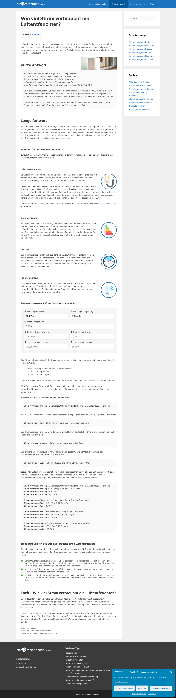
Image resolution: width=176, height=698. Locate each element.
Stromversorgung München (141, 59)
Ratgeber (154, 4)
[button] (171, 672)
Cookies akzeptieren (124, 688)
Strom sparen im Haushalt (77, 667)
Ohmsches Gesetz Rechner (141, 99)
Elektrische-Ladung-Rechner (141, 89)
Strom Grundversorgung (76, 663)
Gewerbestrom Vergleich (76, 656)
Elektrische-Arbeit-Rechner (141, 85)
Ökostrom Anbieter (74, 660)
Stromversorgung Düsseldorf (142, 49)
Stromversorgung (137, 4)
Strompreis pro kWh (35, 322)
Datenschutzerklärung (139, 694)
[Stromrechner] (31, 4)
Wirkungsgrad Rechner (139, 109)
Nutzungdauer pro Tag (83, 311)
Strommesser (109, 203)
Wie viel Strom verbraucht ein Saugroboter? (40, 633)
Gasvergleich (71, 653)
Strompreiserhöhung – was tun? (79, 680)
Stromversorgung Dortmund (141, 45)
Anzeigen (35, 34)
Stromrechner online (98, 4)
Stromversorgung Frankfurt (141, 52)
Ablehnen (142, 688)
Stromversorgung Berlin (139, 42)
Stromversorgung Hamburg (141, 56)
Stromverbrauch (118, 4)
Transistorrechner (137, 106)
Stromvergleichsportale (76, 683)
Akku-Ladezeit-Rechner (139, 82)
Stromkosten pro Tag (82, 332)
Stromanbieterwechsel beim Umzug (81, 676)
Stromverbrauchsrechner (140, 102)
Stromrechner (31, 580)
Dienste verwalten (121, 682)
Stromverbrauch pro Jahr (38, 342)
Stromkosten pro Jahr (82, 342)
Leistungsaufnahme (35, 311)
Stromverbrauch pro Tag (38, 332)
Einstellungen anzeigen (161, 688)
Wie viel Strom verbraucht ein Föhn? (37, 631)
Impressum (152, 694)
